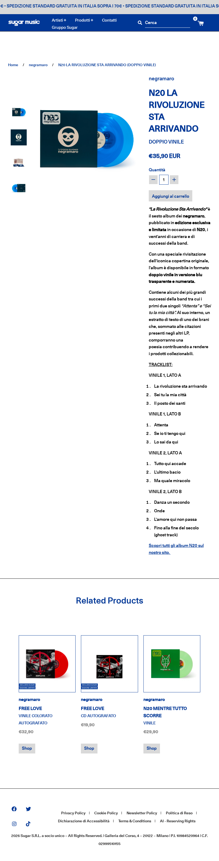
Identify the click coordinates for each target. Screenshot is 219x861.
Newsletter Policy (142, 813)
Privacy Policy (73, 813)
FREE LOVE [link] (35, 715)
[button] (19, 112)
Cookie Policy (106, 813)
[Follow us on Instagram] (14, 824)
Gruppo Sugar (65, 27)
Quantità (157, 169)
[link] (47, 663)
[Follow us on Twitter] (28, 809)
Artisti (58, 20)
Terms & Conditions (134, 821)
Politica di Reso (179, 813)
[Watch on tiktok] (28, 824)
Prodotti (83, 20)
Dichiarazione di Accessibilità (84, 821)
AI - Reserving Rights (177, 821)
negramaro (38, 64)
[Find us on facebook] (14, 809)
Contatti (109, 20)
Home (13, 64)
